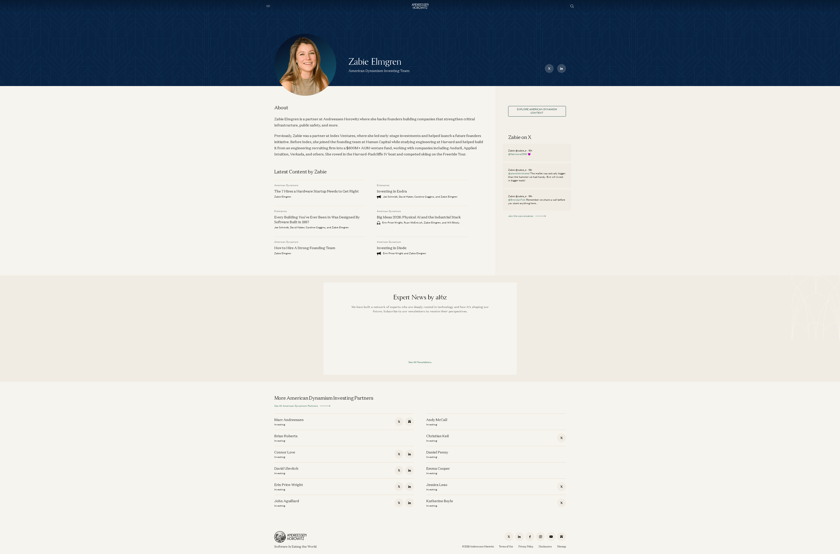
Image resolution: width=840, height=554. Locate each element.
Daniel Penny (437, 452)
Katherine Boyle (439, 501)
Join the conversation (520, 216)
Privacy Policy (525, 546)
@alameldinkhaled (518, 173)
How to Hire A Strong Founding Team (304, 248)
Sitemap (561, 546)
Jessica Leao (436, 484)
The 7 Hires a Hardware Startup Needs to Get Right (316, 191)
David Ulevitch (286, 468)
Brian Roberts (286, 436)
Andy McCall (436, 419)
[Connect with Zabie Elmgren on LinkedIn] (561, 68)
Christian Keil (437, 436)
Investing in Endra (392, 191)
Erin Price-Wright (288, 484)
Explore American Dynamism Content (537, 111)
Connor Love (284, 452)
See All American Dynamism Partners (296, 405)
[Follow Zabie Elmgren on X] (549, 68)
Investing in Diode (391, 248)
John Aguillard (286, 501)
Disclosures (545, 546)
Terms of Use (506, 546)
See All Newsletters (420, 362)
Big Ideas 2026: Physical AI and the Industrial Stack (419, 217)
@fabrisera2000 (517, 154)
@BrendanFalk (517, 199)
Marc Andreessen (289, 419)
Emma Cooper (438, 468)
